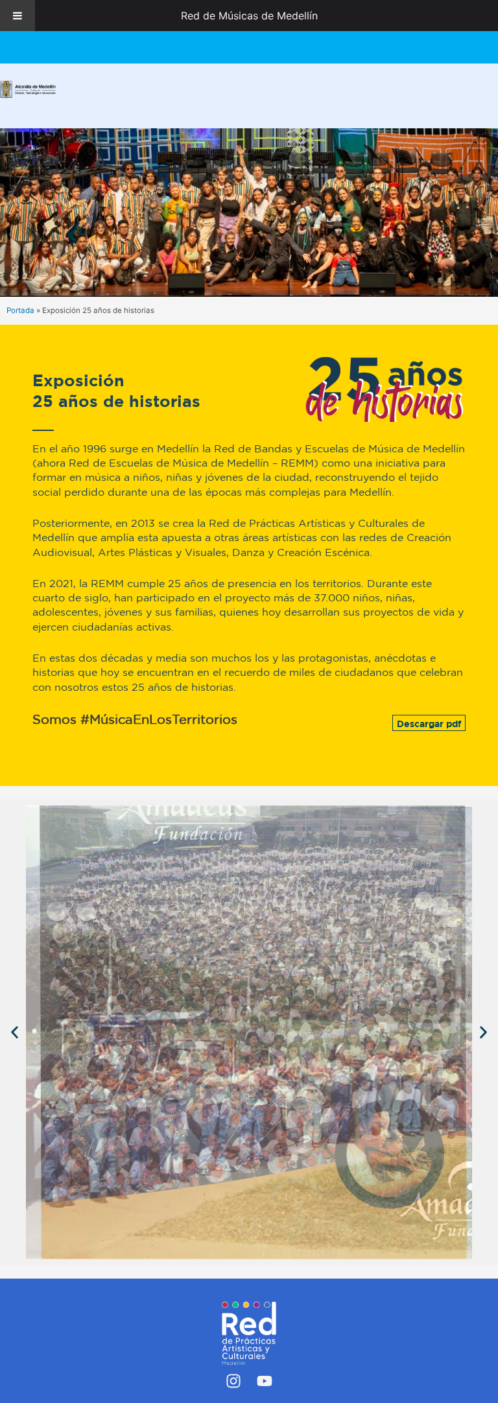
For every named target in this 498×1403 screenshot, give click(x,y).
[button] (14, 1032)
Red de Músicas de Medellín (249, 15)
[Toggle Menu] (17, 15)
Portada (20, 310)
